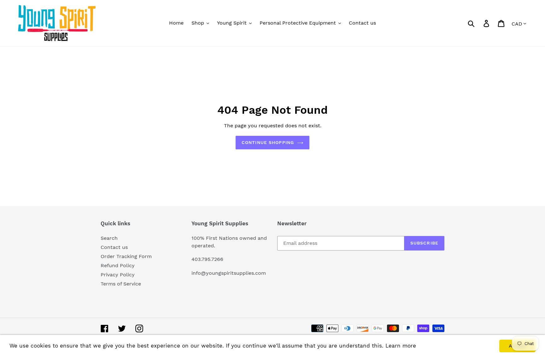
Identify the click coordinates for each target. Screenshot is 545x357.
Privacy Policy (118, 275)
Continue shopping (268, 142)
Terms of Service (121, 284)
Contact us (114, 247)
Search (109, 238)
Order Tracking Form (126, 256)
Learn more (400, 346)
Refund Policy (118, 265)
